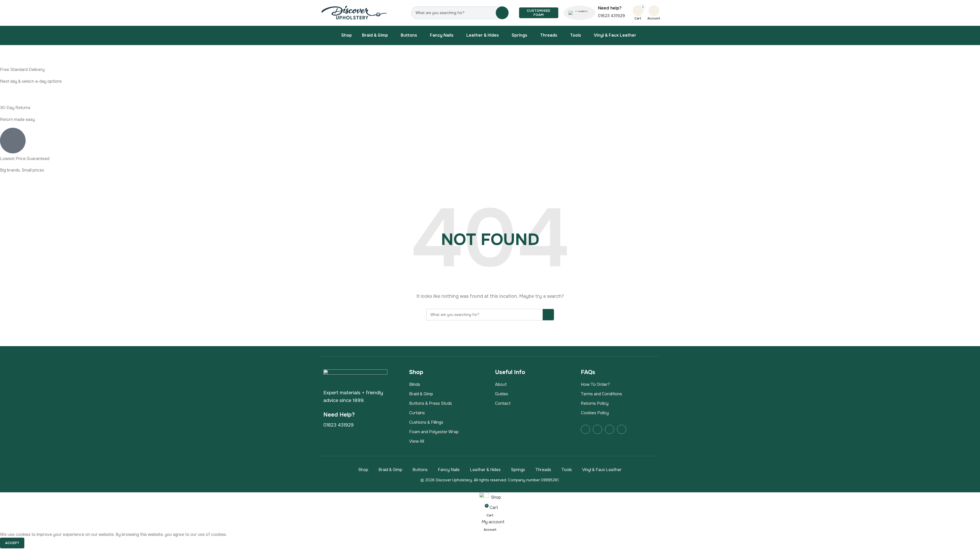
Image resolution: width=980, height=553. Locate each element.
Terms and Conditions (601, 394)
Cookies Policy (595, 413)
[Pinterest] (621, 429)
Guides (501, 394)
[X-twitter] (609, 429)
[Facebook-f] (585, 429)
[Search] (502, 12)
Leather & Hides (485, 469)
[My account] (654, 11)
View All (416, 441)
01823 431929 (611, 15)
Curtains (417, 413)
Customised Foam (538, 12)
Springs (518, 469)
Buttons (420, 469)
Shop (363, 469)
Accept (12, 543)
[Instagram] (597, 429)
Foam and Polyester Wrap (434, 431)
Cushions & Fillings (426, 422)
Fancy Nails (449, 469)
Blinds (414, 384)
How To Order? (595, 384)
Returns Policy (594, 403)
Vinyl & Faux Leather (602, 469)
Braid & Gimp (421, 394)
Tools (566, 469)
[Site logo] (354, 12)
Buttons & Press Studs (430, 403)
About (501, 384)
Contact (503, 403)
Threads (543, 469)
